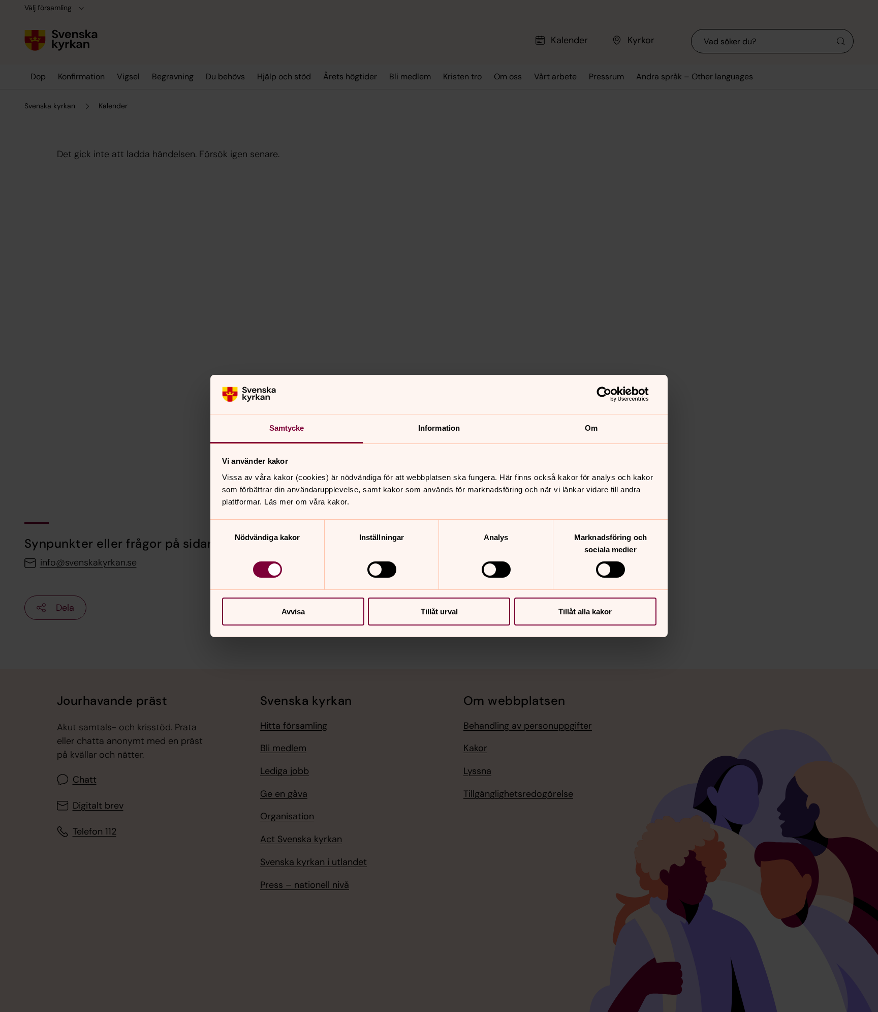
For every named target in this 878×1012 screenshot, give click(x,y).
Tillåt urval (439, 611)
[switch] (381, 569)
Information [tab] (439, 428)
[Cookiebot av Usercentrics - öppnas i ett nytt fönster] (612, 394)
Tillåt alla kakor (585, 611)
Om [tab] (591, 428)
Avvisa (293, 611)
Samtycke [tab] (286, 428)
